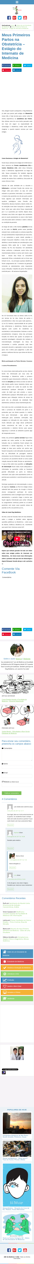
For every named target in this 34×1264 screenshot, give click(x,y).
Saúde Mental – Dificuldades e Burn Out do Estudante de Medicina (16, 732)
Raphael (16, 832)
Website (26, 659)
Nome (5, 764)
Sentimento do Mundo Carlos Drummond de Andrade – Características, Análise (16, 905)
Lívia (15, 875)
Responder (10, 825)
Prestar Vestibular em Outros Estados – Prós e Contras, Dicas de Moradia (17, 922)
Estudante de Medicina (15, 961)
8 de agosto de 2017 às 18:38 (16, 836)
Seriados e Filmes (13, 992)
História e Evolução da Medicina (19, 968)
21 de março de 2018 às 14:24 (16, 879)
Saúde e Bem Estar (14, 986)
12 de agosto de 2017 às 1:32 (18, 860)
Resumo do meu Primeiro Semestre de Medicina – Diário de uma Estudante (16, 930)
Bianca (19, 659)
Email (5, 773)
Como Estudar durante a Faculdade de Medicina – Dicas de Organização (14, 700)
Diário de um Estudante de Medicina (15, 953)
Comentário (7, 748)
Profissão (10, 980)
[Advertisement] (17, 91)
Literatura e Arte (13, 974)
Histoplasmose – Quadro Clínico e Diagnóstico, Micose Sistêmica (16, 939)
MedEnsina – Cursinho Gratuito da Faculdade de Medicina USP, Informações (15, 914)
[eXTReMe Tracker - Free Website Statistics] (4, 1072)
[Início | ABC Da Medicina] (17, 14)
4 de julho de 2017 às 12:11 (15, 811)
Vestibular (10, 998)
